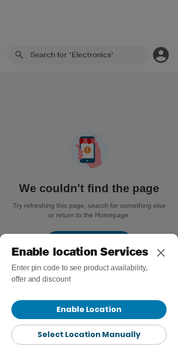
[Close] (161, 252)
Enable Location (89, 309)
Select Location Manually (88, 334)
